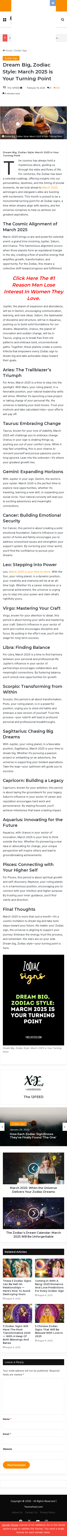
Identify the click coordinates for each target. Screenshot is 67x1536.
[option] (33, 1126)
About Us (17, 1512)
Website (7, 1449)
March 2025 (49, 187)
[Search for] (62, 21)
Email (7, 1434)
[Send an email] (21, 87)
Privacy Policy (47, 1512)
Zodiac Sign (20, 50)
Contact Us (31, 1512)
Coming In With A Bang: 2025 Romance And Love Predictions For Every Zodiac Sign (49, 1285)
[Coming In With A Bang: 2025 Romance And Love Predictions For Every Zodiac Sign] (49, 1268)
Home (8, 50)
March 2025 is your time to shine (29, 571)
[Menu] (4, 21)
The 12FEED (13, 87)
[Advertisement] (33, 22)
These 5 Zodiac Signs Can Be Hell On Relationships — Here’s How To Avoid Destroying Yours (17, 1287)
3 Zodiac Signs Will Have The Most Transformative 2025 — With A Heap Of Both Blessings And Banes (16, 1335)
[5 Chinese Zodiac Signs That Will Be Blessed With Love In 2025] (49, 1313)
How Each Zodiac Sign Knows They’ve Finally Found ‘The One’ (33, 1135)
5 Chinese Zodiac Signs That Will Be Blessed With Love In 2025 (49, 1331)
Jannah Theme (10, 1524)
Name (7, 1419)
